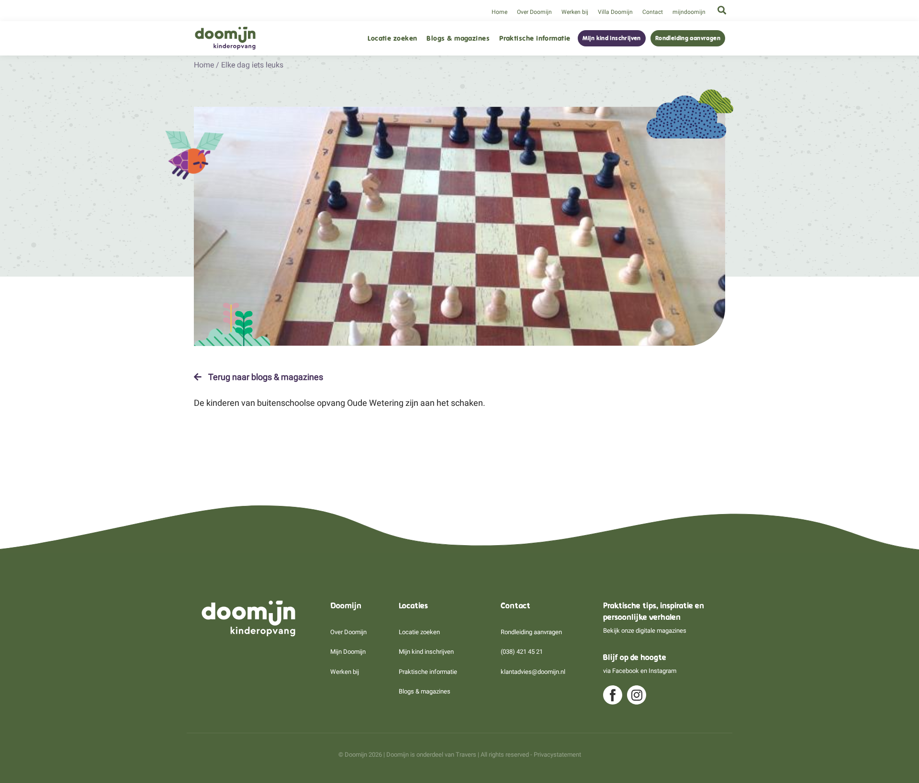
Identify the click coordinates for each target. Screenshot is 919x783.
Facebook (625, 670)
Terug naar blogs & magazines (264, 377)
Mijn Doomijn (348, 651)
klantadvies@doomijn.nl (533, 671)
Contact (652, 12)
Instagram (662, 670)
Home (499, 12)
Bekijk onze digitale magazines (644, 630)
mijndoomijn (689, 12)
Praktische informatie (534, 38)
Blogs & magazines (458, 38)
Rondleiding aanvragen (687, 38)
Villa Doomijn (615, 12)
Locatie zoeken (392, 38)
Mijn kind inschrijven (612, 38)
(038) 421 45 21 (522, 651)
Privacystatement (557, 754)
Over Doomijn (534, 12)
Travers (466, 754)
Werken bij (574, 12)
